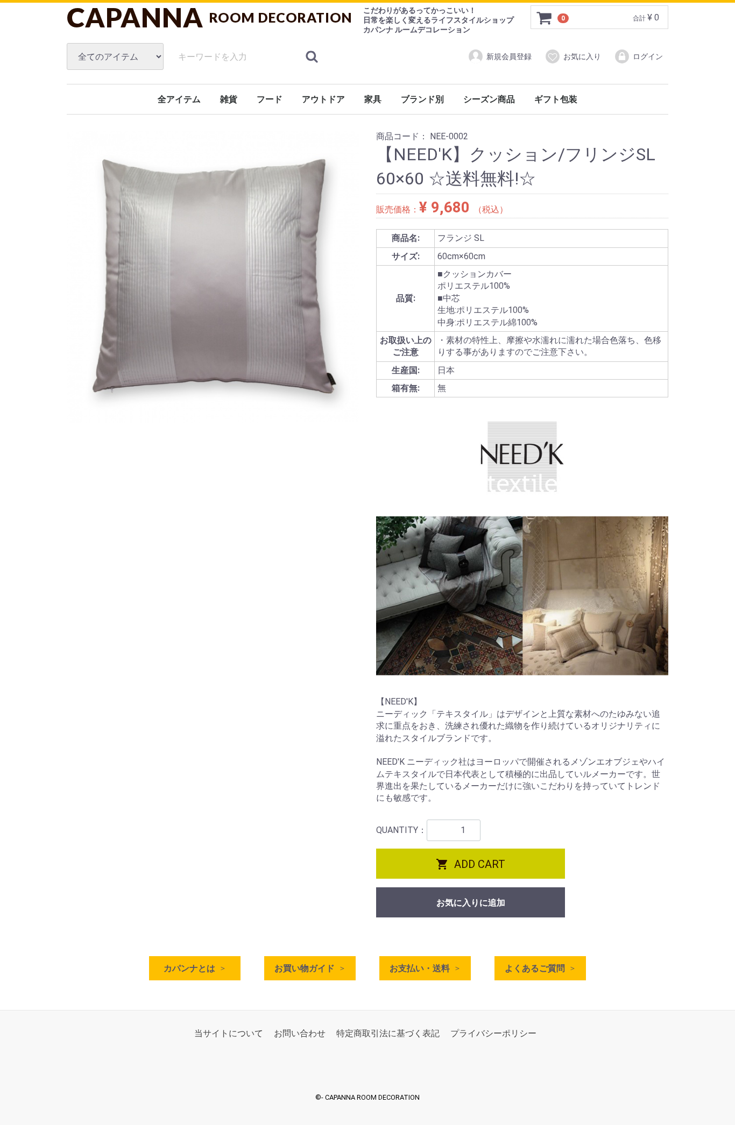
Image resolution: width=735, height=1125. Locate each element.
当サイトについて (228, 1033)
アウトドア (323, 99)
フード (269, 99)
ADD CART (470, 864)
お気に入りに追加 (470, 903)
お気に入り (582, 56)
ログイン (648, 56)
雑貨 (228, 99)
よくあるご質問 (535, 968)
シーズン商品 (489, 99)
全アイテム (179, 99)
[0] (544, 18)
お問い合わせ (300, 1033)
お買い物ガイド (304, 968)
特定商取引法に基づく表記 (388, 1033)
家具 (372, 99)
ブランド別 (422, 99)
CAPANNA (209, 17)
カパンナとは (189, 968)
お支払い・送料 (420, 968)
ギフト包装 (555, 99)
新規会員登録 (509, 56)
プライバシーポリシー (493, 1033)
